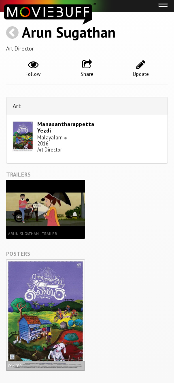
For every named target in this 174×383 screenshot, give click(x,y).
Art (17, 106)
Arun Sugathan (69, 32)
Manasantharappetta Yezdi (65, 127)
